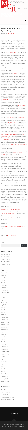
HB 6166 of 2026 (5, 264)
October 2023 (4, 356)
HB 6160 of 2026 (5, 259)
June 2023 (3, 366)
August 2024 (4, 332)
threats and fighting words (11, 134)
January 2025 (4, 319)
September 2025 (5, 300)
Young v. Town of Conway (11, 52)
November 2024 (5, 324)
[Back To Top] (14, 421)
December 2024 (5, 322)
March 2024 (4, 344)
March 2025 (4, 314)
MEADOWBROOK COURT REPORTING (12, 15)
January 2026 (4, 290)
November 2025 (5, 295)
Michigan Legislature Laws (7, 399)
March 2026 (4, 285)
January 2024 (4, 349)
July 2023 (3, 364)
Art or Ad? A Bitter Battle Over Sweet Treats (15, 226)
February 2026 (4, 287)
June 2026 (3, 277)
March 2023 (4, 374)
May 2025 (3, 310)
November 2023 (5, 354)
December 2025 (5, 292)
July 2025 (3, 305)
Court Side (3, 390)
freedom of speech (12, 122)
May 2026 (3, 280)
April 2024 (3, 341)
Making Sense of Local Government (9, 217)
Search (2, 242)
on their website (22, 105)
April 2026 (3, 282)
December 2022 (5, 381)
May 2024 (3, 339)
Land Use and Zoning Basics (7, 213)
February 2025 (4, 317)
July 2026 (3, 275)
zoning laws (14, 73)
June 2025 (3, 307)
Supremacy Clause (10, 117)
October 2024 (4, 327)
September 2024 (5, 329)
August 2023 (4, 361)
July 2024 (3, 334)
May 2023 (3, 369)
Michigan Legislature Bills (7, 397)
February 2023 (4, 376)
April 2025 (3, 312)
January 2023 (4, 378)
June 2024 (3, 337)
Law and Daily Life (5, 392)
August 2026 (4, 273)
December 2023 (5, 351)
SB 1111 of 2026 (5, 254)
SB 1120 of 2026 (5, 262)
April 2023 (3, 371)
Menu (25, 21)
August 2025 (4, 302)
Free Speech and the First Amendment (10, 222)
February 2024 (4, 346)
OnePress (11, 426)
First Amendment (7, 99)
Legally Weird (11, 235)
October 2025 (4, 297)
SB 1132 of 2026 (5, 257)
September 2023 (5, 359)
